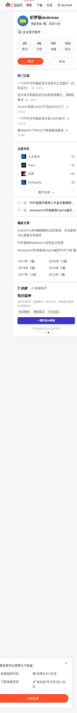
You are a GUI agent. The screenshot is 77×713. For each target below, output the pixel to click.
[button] (44, 332)
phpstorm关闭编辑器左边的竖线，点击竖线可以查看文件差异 (47, 232)
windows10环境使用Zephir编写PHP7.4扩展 (52, 210)
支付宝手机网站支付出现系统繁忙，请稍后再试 (46, 97)
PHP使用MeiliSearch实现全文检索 (41, 242)
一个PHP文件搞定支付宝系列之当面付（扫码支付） (46, 85)
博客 (29, 5)
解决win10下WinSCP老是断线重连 (41, 132)
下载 (39, 5)
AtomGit (66, 5)
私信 (62, 61)
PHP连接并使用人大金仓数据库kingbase (52, 203)
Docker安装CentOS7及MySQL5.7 (41, 109)
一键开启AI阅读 (46, 320)
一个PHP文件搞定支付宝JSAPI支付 (42, 121)
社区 (50, 5)
